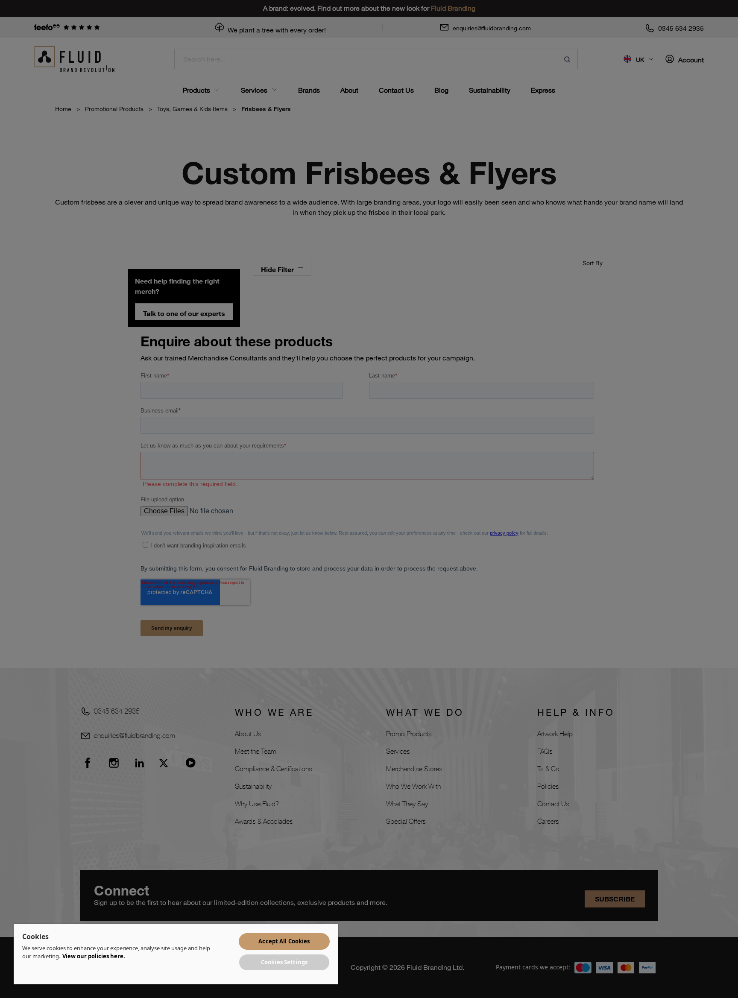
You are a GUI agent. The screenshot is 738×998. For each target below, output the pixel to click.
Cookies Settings (284, 962)
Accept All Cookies (284, 941)
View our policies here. (93, 956)
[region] (176, 954)
